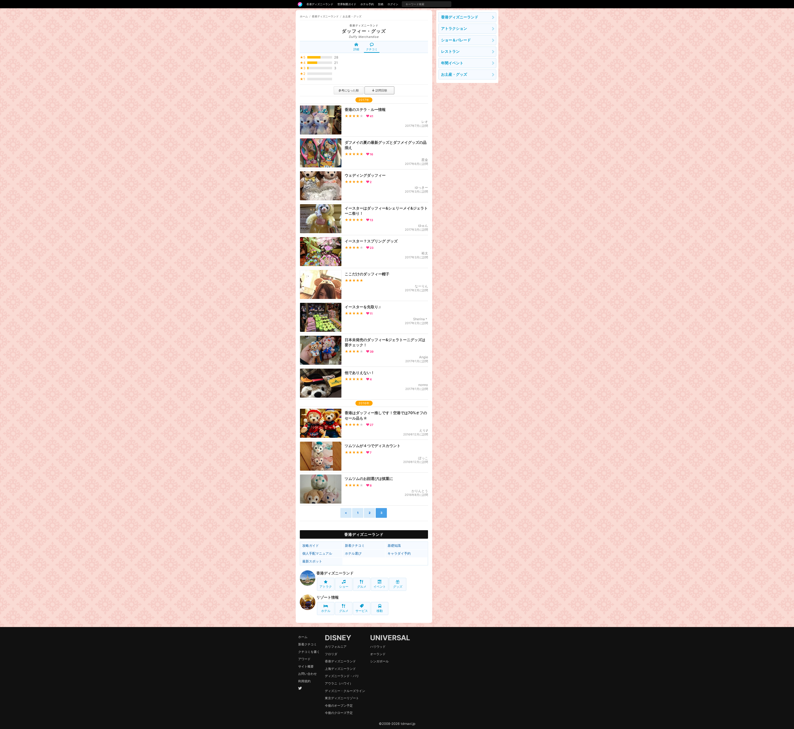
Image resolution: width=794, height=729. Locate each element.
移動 (380, 611)
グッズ (397, 587)
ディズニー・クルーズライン (345, 691)
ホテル (325, 611)
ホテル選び (353, 553)
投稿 (380, 4)
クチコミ (372, 49)
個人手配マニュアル (317, 553)
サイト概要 (306, 666)
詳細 (356, 49)
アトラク (325, 587)
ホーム (304, 16)
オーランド (378, 654)
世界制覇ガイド (346, 4)
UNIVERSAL (390, 637)
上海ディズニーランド (340, 669)
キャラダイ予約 (399, 553)
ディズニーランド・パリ (342, 676)
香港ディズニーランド (319, 4)
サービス (361, 611)
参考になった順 (348, 90)
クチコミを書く (309, 652)
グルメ (361, 587)
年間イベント (452, 63)
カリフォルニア (336, 647)
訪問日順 (381, 90)
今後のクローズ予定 (339, 713)
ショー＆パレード (456, 40)
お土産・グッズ (454, 74)
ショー (343, 587)
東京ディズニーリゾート (342, 698)
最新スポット (312, 561)
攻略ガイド (310, 545)
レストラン (450, 51)
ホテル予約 (367, 4)
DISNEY (338, 637)
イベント (379, 587)
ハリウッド (378, 647)
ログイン (392, 4)
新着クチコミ (355, 545)
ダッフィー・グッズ (364, 31)
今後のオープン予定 (339, 705)
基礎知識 (394, 545)
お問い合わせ (307, 674)
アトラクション (454, 28)
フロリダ (331, 654)
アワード (304, 659)
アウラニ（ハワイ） (339, 683)
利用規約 (304, 681)
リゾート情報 (327, 597)
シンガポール (379, 661)
